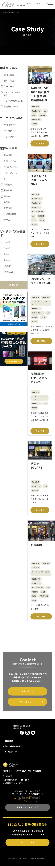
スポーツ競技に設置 (13, 100)
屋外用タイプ (36, 207)
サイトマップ (11, 752)
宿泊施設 (8, 190)
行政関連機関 (36, 119)
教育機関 (42, 115)
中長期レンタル (37, 199)
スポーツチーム (11, 172)
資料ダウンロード (27, 701)
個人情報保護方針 (13, 746)
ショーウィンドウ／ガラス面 (40, 302)
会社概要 (9, 740)
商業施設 (41, 216)
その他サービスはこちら (27, 807)
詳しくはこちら (27, 842)
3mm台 (34, 321)
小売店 (34, 220)
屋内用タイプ (36, 111)
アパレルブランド (37, 211)
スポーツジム (10, 161)
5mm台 (7, 265)
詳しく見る (40, 143)
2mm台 (34, 224)
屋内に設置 (35, 107)
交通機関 (8, 155)
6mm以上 (35, 490)
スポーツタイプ (11, 136)
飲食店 (34, 600)
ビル (45, 111)
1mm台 (34, 124)
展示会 (34, 115)
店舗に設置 (46, 297)
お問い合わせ (27, 691)
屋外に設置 (35, 194)
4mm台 (7, 259)
